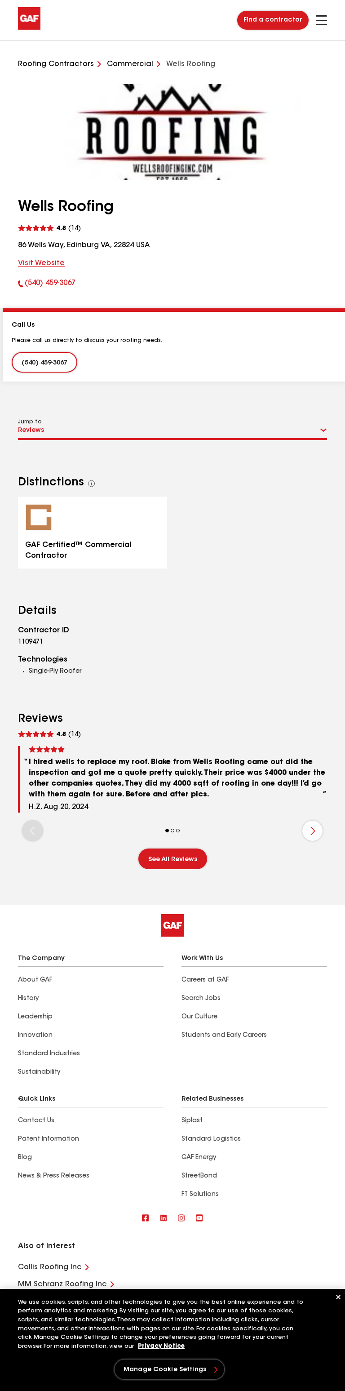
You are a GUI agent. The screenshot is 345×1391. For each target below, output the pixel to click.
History (28, 998)
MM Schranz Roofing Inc (62, 1284)
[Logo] (29, 27)
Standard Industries (49, 1054)
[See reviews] (49, 228)
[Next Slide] (312, 831)
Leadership (35, 1017)
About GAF (35, 980)
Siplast (192, 1121)
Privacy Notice (161, 1346)
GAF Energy (198, 1158)
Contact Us (36, 1121)
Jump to (30, 422)
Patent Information (48, 1139)
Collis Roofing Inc (50, 1267)
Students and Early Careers (224, 1035)
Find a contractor (272, 20)
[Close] (338, 1297)
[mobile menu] (321, 20)
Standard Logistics (211, 1139)
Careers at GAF (205, 980)
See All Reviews (172, 860)
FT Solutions (200, 1194)
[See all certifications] (91, 483)
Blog (25, 1158)
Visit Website (41, 263)
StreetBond (199, 1176)
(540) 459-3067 (46, 285)
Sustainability (39, 1072)
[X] (163, 1218)
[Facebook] (145, 1218)
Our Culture (199, 1017)
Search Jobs (201, 998)
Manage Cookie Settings (165, 1370)
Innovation (35, 1035)
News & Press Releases (53, 1176)
